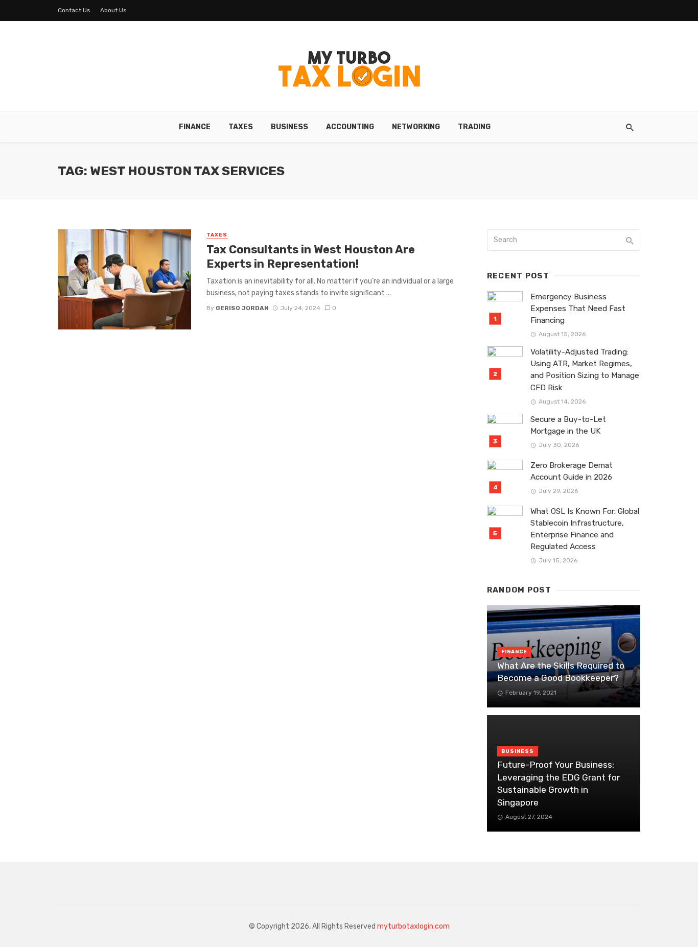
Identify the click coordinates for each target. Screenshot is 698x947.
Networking (416, 127)
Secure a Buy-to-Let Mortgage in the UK (568, 425)
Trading (474, 127)
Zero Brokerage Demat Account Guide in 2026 (571, 471)
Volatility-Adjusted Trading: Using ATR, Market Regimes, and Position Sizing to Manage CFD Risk (584, 369)
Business (289, 127)
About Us (113, 10)
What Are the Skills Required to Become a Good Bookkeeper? (560, 671)
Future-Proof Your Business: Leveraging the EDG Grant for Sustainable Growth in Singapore (558, 784)
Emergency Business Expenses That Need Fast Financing (577, 308)
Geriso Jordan (242, 308)
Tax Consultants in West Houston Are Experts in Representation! (310, 256)
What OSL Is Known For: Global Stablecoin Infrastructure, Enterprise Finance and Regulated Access (584, 529)
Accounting (350, 127)
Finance (195, 127)
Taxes (240, 127)
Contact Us (74, 10)
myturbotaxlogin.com (413, 926)
